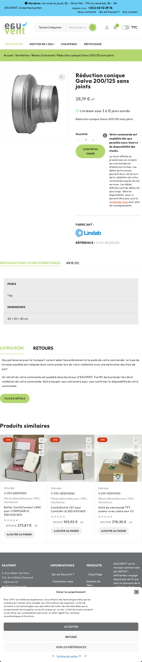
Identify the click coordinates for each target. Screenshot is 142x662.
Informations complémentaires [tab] (30, 263)
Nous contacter (87, 12)
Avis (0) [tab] (72, 263)
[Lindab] (89, 233)
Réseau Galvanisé (43, 55)
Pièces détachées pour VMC (22, 498)
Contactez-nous (118, 202)
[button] (136, 592)
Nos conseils (130, 12)
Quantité (81, 134)
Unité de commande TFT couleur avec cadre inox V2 (116, 509)
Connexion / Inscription (107, 27)
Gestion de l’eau (93, 583)
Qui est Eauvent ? (109, 12)
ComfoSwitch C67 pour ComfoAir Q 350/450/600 (68, 509)
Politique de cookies (67, 656)
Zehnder (9, 488)
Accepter (71, 626)
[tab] (12, 350)
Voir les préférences (71, 647)
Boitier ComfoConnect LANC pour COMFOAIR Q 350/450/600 (22, 510)
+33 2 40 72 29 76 (100, 7)
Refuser (71, 637)
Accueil (8, 55)
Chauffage (95, 574)
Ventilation (22, 55)
